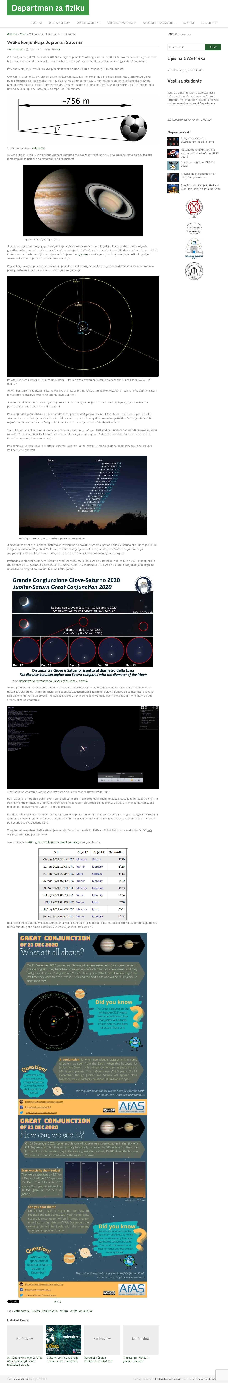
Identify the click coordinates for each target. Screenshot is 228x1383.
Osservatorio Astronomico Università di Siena (47, 681)
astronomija (22, 1311)
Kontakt (188, 22)
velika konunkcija (81, 1311)
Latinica (172, 33)
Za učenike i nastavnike (158, 22)
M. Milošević (175, 1379)
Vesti (58, 49)
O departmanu (58, 22)
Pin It (57, 1301)
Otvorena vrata (87, 22)
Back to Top (215, 1379)
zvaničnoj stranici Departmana (196, 103)
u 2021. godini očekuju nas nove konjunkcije (53, 842)
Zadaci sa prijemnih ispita (186, 70)
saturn (64, 1311)
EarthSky (83, 681)
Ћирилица (185, 33)
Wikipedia (38, 148)
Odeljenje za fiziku (120, 22)
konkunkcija (50, 1311)
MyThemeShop (200, 1379)
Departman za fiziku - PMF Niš (191, 120)
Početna (36, 22)
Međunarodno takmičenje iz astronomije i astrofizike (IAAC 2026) (200, 153)
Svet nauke (161, 1379)
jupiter (36, 1311)
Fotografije (209, 22)
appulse (82, 254)
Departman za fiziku (48, 7)
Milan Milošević (16, 49)
